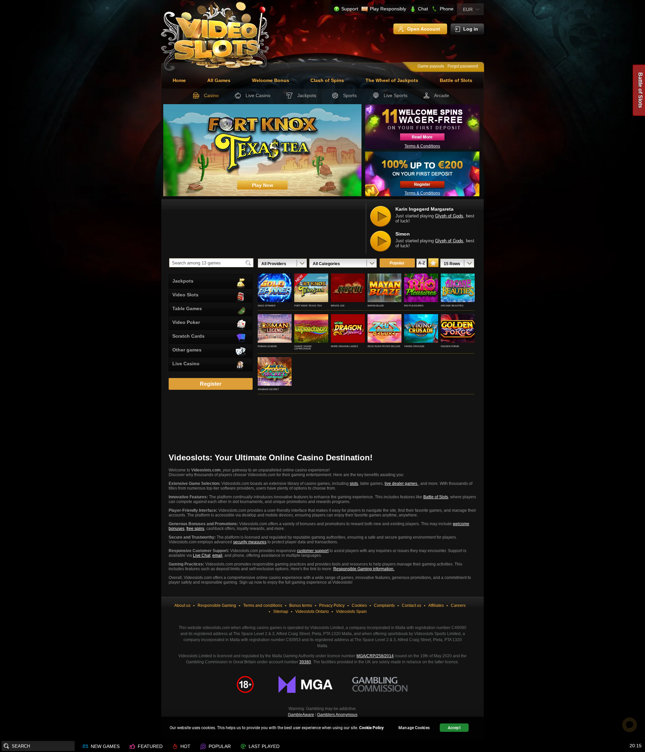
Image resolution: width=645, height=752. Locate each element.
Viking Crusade (414, 346)
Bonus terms (300, 605)
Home (179, 80)
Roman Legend (267, 346)
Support (349, 8)
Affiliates (436, 605)
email (217, 555)
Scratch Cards (188, 336)
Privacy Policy (332, 605)
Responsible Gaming (217, 605)
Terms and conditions (262, 605)
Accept (454, 727)
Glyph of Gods (449, 215)
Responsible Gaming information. (363, 569)
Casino (211, 95)
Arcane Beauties (452, 305)
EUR (468, 9)
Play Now (274, 295)
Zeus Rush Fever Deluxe (384, 346)
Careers (458, 605)
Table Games (187, 308)
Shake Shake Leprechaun (303, 347)
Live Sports (395, 95)
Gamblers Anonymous (337, 714)
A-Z (421, 263)
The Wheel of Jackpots (392, 80)
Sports (350, 95)
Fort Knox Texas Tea (308, 305)
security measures (249, 542)
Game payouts (431, 66)
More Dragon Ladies (344, 346)
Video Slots (185, 294)
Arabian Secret (268, 389)
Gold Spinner (266, 305)
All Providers (273, 263)
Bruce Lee (338, 305)
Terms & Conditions (422, 146)
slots (354, 483)
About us (182, 605)
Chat (423, 8)
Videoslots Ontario (312, 611)
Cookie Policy (371, 727)
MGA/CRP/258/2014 (375, 656)
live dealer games (401, 483)
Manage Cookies (414, 727)
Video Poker (186, 322)
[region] (322, 729)
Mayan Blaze (376, 305)
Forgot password (462, 66)
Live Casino (258, 95)
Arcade (441, 95)
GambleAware (301, 714)
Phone (447, 8)
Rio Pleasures (414, 305)
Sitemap (280, 611)
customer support (313, 550)
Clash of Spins (327, 80)
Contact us (411, 605)
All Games (218, 80)
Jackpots (306, 95)
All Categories (326, 263)
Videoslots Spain (351, 611)
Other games (187, 349)
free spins (195, 528)
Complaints (384, 605)
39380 (305, 662)
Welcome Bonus (270, 80)
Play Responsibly (388, 8)
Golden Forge (450, 346)
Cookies (359, 605)
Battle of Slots (456, 80)
